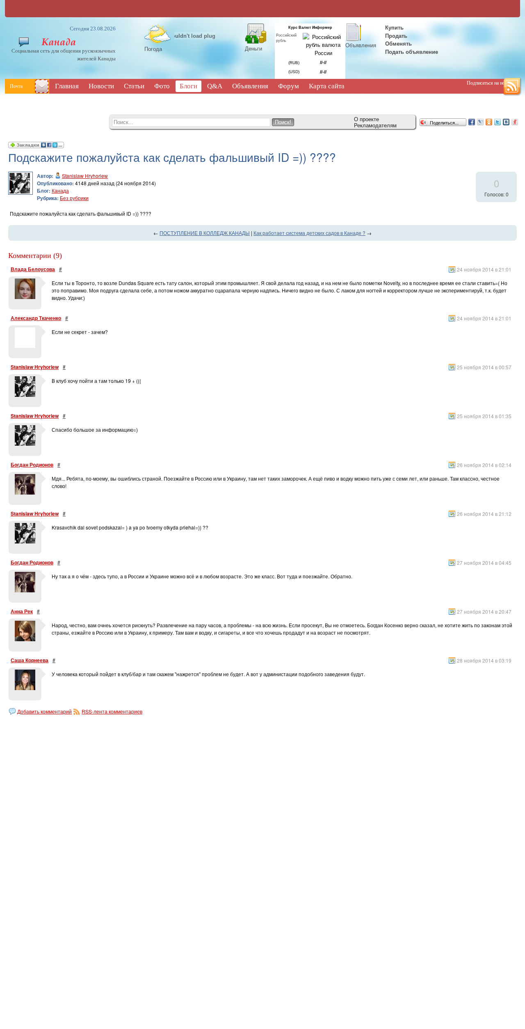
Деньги (253, 48)
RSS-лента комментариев (112, 711)
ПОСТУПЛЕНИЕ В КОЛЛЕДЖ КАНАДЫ (205, 232)
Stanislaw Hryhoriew (85, 175)
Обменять (399, 43)
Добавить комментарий (44, 711)
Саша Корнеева (29, 660)
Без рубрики (74, 197)
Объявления (360, 45)
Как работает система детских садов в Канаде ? (309, 232)
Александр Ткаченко (36, 318)
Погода (153, 49)
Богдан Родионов (32, 464)
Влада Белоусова (33, 269)
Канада (60, 190)
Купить (393, 27)
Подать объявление (411, 51)
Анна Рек (22, 611)
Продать (396, 35)
